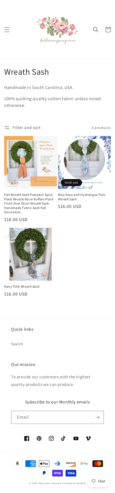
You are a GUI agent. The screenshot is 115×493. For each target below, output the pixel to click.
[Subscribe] (97, 417)
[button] (7, 30)
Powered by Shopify (74, 483)
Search (17, 343)
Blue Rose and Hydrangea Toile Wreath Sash (82, 196)
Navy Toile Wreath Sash (21, 286)
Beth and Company (50, 483)
